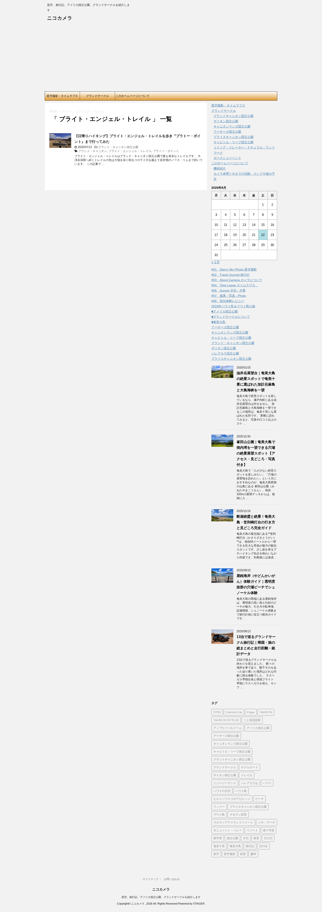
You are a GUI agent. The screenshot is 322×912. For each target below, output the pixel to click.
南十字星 (268, 830)
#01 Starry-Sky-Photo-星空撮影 (234, 269)
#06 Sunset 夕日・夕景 (228, 290)
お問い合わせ (172, 879)
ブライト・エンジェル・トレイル (130, 151)
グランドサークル (97, 96)
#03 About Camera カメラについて (236, 280)
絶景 (243, 854)
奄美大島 (235, 846)
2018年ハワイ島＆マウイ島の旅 (233, 306)
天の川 (268, 838)
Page (251, 712)
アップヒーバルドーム (227, 728)
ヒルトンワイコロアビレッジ (231, 798)
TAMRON (265, 712)
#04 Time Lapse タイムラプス (234, 285)
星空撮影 (229, 854)
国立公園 (232, 838)
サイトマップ (150, 879)
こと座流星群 (252, 720)
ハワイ (267, 783)
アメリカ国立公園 (258, 728)
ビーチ (259, 798)
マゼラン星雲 (238, 814)
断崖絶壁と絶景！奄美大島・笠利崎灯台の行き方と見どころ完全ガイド (256, 522)
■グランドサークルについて (230, 316)
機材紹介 (220, 168)
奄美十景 (219, 846)
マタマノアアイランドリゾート (233, 822)
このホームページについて (132, 96)
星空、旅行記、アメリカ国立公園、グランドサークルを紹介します (161, 897)
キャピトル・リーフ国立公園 (233, 142)
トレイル (246, 775)
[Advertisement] (161, 58)
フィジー (219, 806)
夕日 (246, 838)
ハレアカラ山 (249, 783)
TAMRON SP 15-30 (226, 720)
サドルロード (249, 767)
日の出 (263, 846)
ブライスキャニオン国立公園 (233, 137)
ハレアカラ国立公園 (225, 353)
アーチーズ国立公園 (227, 131)
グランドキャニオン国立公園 (233, 116)
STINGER (199, 903)
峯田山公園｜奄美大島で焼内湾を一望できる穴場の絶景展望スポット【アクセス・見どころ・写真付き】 (256, 453)
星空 (216, 854)
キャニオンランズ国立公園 (232, 126)
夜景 (256, 838)
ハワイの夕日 (221, 791)
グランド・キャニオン (92, 151)
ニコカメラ (59, 18)
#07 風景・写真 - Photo (228, 295)
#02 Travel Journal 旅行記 (230, 274)
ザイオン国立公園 (226, 121)
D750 (217, 712)
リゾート (252, 830)
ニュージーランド (224, 783)
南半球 (217, 838)
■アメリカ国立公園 (224, 311)
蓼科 (253, 854)
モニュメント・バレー (227, 830)
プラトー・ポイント (166, 151)
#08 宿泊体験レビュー (227, 301)
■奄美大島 (218, 322)
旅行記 (250, 846)
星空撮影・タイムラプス (62, 96)
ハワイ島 (241, 791)
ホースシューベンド (227, 158)
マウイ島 (219, 814)
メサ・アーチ (266, 822)
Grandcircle (234, 712)
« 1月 (215, 262)
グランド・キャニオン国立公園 (118, 147)
